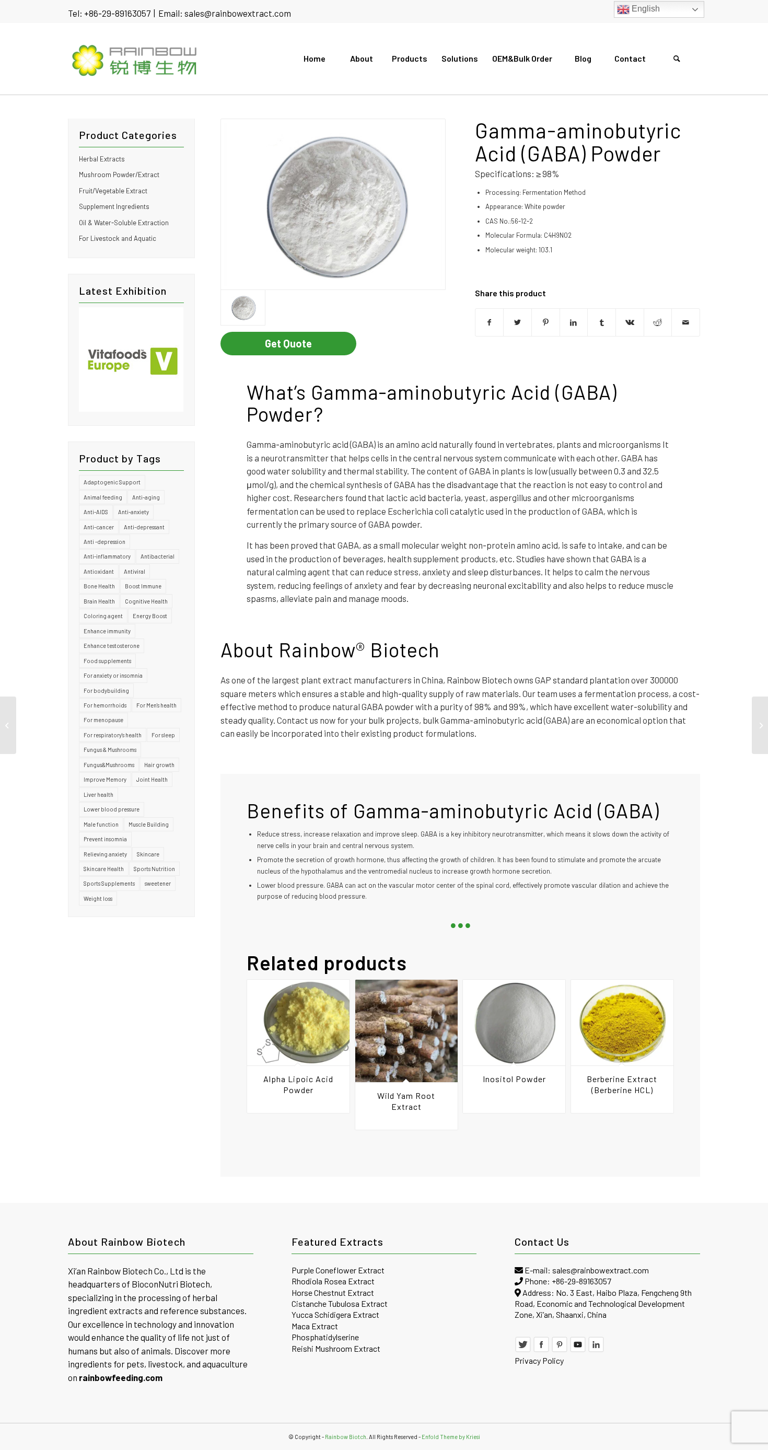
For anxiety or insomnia (113, 675)
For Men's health (156, 705)
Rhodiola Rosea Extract (333, 1281)
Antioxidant (99, 571)
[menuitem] (314, 58)
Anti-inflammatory (107, 556)
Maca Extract (315, 1326)
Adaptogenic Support (112, 482)
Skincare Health (104, 868)
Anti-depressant (144, 527)
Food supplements (107, 660)
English (645, 8)
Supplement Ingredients (114, 206)
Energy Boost (150, 615)
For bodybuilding (106, 690)
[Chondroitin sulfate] (333, 204)
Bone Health (99, 586)
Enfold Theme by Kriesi (451, 1436)
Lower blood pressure (111, 809)
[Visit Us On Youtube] (577, 1349)
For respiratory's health (113, 735)
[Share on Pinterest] (546, 322)
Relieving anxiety (105, 854)
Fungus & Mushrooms (110, 749)
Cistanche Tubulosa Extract (340, 1303)
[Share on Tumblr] (601, 322)
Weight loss (98, 898)
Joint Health (152, 779)
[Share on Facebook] (489, 322)
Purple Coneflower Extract (338, 1270)
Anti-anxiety (133, 511)
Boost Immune (143, 586)
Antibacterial (157, 556)
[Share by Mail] (686, 322)
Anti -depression (104, 541)
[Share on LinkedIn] (574, 322)
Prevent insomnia (105, 839)
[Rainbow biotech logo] (135, 58)
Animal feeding (103, 497)
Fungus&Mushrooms (109, 764)
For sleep (163, 735)
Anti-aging (146, 497)
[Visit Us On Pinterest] (559, 1349)
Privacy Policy (539, 1360)
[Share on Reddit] (658, 322)
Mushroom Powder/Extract (119, 174)
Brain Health (99, 601)
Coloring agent (103, 615)
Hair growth (159, 764)
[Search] (676, 58)
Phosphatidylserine (325, 1337)
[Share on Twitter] (517, 322)
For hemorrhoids (105, 705)
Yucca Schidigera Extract (335, 1314)
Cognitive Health (146, 601)
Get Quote (288, 343)
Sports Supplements (109, 883)
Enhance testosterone (111, 645)
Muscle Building (149, 824)
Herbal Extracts (102, 159)
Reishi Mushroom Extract (336, 1348)
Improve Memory (105, 779)
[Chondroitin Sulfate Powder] (8, 725)
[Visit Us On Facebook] (541, 1349)
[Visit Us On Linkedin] (596, 1349)
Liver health (98, 794)
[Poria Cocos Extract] (760, 725)
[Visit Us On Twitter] (523, 1349)
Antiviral (134, 571)
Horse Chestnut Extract (333, 1292)
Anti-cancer (99, 527)
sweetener (158, 883)
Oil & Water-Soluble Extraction (124, 222)
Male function (101, 824)
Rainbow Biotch (345, 1436)
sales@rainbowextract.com (237, 13)
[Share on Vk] (630, 322)
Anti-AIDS (96, 511)
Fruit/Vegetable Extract (113, 191)
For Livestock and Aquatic (117, 238)
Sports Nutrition (154, 868)
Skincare (148, 854)
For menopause (103, 719)
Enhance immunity (107, 631)
